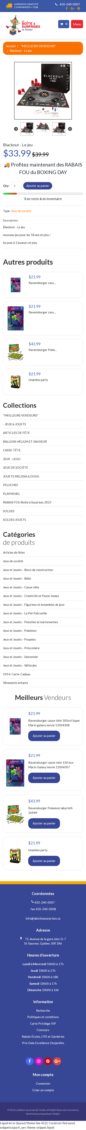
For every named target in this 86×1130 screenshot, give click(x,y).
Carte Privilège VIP (43, 1023)
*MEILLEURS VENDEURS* (38, 46)
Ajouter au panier (37, 185)
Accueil (11, 46)
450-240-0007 (69, 4)
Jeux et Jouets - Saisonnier (20, 657)
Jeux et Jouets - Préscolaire (21, 648)
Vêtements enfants (15, 683)
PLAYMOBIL (11, 493)
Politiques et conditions (43, 1017)
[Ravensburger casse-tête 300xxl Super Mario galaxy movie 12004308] (16, 285)
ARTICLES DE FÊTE (16, 432)
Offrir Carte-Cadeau (16, 674)
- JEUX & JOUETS (14, 424)
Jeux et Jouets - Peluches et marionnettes (30, 622)
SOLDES (8, 511)
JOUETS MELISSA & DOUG (21, 476)
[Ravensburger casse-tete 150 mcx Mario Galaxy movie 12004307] (16, 318)
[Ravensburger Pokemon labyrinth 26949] (16, 352)
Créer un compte (43, 1090)
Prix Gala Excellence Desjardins (43, 1043)
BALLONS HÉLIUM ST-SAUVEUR (25, 441)
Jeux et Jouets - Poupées (19, 639)
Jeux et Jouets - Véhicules (20, 665)
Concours (43, 1030)
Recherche (43, 1010)
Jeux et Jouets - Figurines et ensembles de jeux (34, 604)
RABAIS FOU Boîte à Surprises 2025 (27, 502)
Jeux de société (21, 211)
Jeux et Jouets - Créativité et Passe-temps (31, 596)
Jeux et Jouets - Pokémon (20, 630)
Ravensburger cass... (42, 283)
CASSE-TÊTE (12, 450)
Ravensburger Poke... (43, 350)
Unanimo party (38, 380)
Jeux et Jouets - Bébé (17, 578)
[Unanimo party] (16, 382)
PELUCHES (10, 485)
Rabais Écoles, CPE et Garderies (43, 1036)
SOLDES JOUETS (14, 519)
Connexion (43, 1083)
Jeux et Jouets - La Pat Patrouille (25, 613)
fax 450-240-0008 (43, 909)
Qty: (6, 185)
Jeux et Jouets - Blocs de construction (28, 570)
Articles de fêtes (14, 552)
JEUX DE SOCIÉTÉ (15, 467)
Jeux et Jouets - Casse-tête (21, 587)
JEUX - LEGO (11, 459)
